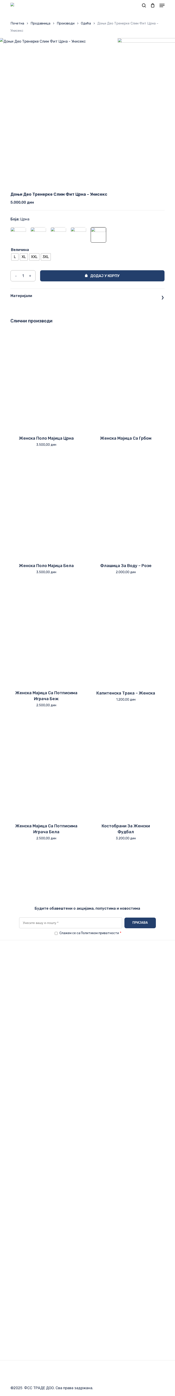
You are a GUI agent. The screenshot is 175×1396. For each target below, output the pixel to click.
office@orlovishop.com (49, 1156)
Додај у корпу (104, 276)
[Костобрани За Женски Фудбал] (126, 766)
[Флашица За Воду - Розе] (126, 506)
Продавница (40, 23)
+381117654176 (32, 1163)
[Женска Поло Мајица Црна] (46, 378)
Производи (66, 23)
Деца (15, 1311)
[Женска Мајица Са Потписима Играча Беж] (46, 633)
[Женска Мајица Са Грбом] (126, 378)
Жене (15, 1305)
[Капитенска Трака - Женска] (126, 633)
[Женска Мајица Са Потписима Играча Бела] (46, 766)
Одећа (86, 23)
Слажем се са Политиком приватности (90, 933)
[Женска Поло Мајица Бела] (46, 506)
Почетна (17, 23)
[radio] (14, 256)
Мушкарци (19, 1298)
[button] (162, 5)
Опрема (17, 1291)
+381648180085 (34, 1170)
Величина (20, 250)
